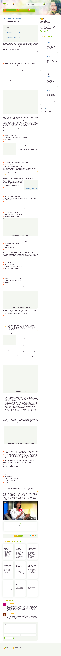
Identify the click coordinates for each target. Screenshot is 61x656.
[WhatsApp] (35, 535)
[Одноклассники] (33, 535)
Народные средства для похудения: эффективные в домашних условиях (10, 153)
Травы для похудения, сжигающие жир (31, 189)
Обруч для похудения (18, 549)
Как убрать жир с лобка (51, 101)
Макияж (47, 108)
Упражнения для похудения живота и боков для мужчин (8, 586)
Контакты (45, 646)
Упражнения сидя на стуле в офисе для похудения (7, 566)
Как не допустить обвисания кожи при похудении (51, 81)
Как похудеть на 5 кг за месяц (7, 549)
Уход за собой (43, 111)
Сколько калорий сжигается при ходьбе (51, 88)
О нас (44, 647)
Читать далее (44, 31)
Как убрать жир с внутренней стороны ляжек (51, 74)
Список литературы (34, 647)
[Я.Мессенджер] (30, 535)
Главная (5, 18)
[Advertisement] (20, 57)
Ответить (12, 603)
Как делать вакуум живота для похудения (32, 549)
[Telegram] (34, 535)
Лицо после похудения (51, 67)
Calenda (10, 4)
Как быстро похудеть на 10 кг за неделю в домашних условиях (19, 567)
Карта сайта (33, 646)
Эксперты (50, 111)
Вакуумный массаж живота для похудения (32, 566)
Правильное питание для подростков (51, 41)
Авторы (42, 108)
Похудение (9, 18)
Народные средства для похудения (9, 343)
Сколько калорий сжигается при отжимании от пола (52, 61)
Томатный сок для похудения (20, 585)
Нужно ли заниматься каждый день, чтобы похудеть (51, 95)
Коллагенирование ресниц (32, 585)
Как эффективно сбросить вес (46, 21)
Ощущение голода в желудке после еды (12, 30)
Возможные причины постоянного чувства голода (14, 35)
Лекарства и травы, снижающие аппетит (12, 37)
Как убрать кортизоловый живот (52, 54)
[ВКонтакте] (31, 535)
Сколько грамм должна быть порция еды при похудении (51, 47)
